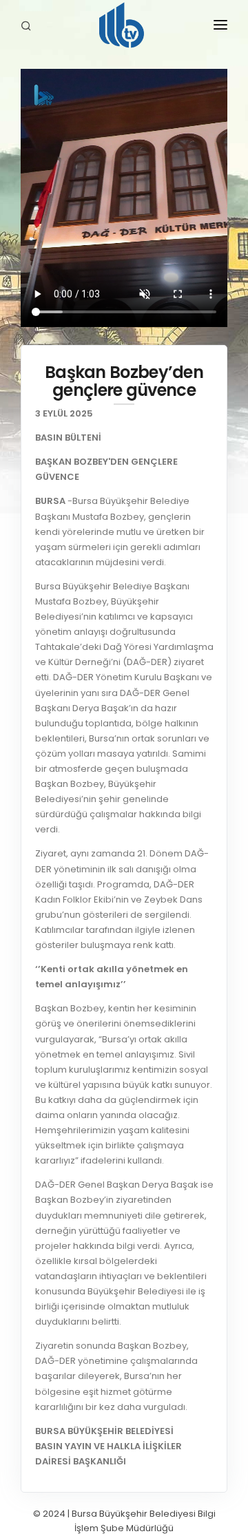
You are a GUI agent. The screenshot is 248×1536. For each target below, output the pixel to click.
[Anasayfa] (124, 27)
